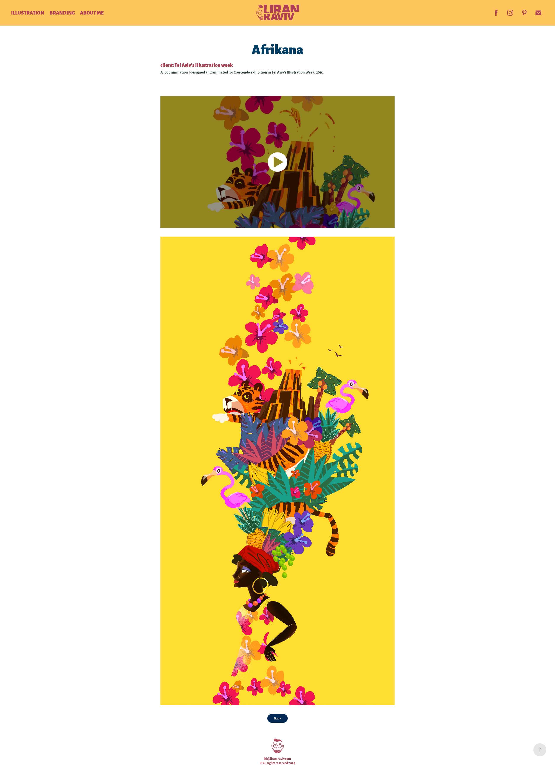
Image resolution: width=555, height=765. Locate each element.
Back (277, 718)
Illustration (27, 12)
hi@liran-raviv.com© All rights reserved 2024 (277, 760)
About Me (92, 12)
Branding (62, 12)
